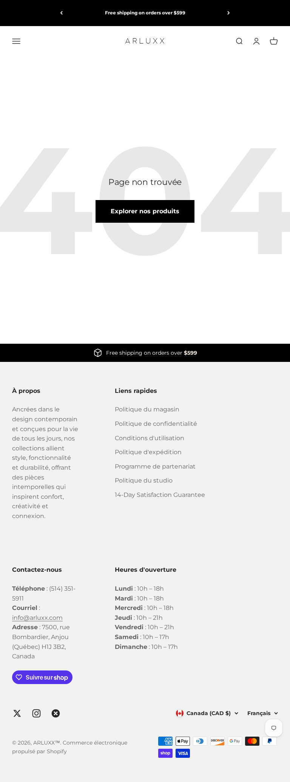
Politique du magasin (147, 409)
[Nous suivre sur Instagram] (36, 713)
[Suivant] (228, 13)
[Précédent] (61, 13)
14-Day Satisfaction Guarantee (160, 494)
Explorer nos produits (145, 211)
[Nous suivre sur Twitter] (17, 713)
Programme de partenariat (155, 466)
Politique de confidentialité (156, 423)
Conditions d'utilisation (149, 438)
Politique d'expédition (148, 452)
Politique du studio (144, 480)
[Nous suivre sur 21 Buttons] (56, 713)
